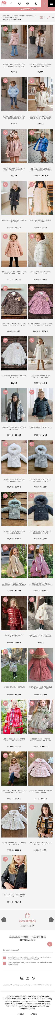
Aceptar (21, 1014)
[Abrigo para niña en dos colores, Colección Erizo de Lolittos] (14, 301)
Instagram (27, 978)
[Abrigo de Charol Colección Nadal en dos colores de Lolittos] (14, 717)
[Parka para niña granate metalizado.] (14, 613)
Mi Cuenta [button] (35, 3)
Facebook (21, 978)
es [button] (27, 3)
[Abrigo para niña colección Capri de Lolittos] (14, 353)
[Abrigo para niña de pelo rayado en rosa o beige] (40, 768)
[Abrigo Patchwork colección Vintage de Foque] (40, 820)
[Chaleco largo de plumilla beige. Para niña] (40, 198)
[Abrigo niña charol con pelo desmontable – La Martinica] (40, 94)
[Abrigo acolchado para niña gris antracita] (14, 198)
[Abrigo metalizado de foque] (14, 665)
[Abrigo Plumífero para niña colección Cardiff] (40, 250)
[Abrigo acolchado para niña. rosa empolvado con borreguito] (14, 250)
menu (51, 3)
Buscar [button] (11, 3)
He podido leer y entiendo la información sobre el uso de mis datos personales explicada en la (29, 958)
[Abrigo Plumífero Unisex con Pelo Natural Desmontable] (14, 42)
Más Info (34, 1014)
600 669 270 (33, 978)
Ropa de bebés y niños (27, 9)
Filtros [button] (41, 17)
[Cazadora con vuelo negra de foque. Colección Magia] (14, 872)
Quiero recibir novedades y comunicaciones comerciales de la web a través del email (30, 963)
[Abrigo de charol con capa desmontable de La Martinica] (40, 146)
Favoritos (19, 3)
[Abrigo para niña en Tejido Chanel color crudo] (40, 353)
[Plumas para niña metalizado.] (40, 405)
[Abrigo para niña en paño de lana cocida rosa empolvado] (14, 768)
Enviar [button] (49, 944)
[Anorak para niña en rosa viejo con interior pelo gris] (40, 665)
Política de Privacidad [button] (31, 959)
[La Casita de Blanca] (3, 3)
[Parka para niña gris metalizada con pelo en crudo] (14, 405)
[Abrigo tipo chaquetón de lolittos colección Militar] (40, 717)
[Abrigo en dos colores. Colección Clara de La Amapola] (14, 561)
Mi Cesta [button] (44, 3)
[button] (5, 28)
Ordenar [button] (50, 17)
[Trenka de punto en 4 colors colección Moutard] (14, 457)
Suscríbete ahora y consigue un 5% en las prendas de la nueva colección (27, 938)
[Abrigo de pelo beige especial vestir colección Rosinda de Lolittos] (40, 613)
